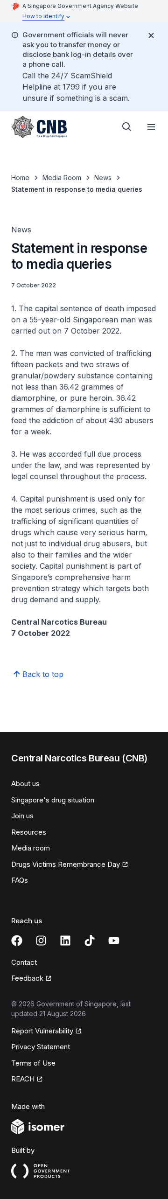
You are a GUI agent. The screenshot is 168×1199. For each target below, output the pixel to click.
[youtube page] (113, 940)
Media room (30, 847)
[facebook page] (16, 940)
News (103, 177)
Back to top (42, 674)
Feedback (27, 978)
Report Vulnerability (42, 1030)
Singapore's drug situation (52, 799)
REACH (23, 1078)
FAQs (19, 880)
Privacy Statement (40, 1046)
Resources (28, 832)
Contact (24, 962)
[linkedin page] (65, 940)
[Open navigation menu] (151, 127)
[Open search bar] (127, 127)
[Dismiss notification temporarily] (151, 35)
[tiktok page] (89, 940)
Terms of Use (33, 1063)
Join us (22, 815)
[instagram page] (41, 940)
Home (20, 177)
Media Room (61, 177)
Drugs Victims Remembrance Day (65, 864)
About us (25, 783)
